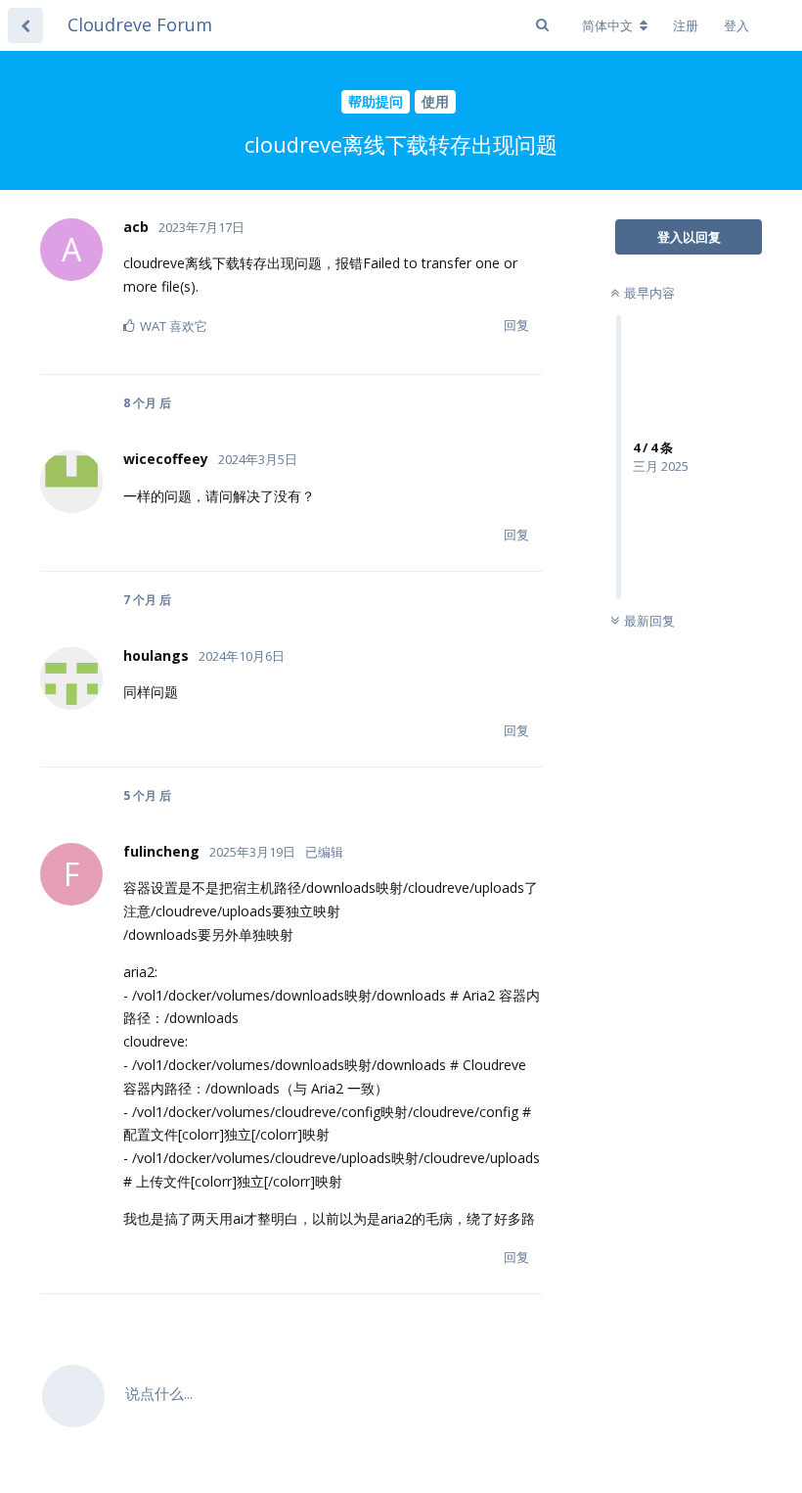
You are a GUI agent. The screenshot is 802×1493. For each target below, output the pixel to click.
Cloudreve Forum (139, 24)
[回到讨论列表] (25, 25)
